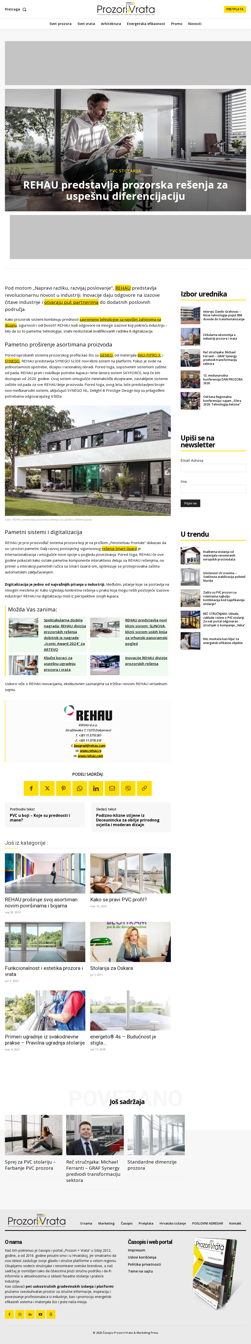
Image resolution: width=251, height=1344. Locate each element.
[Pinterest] (63, 788)
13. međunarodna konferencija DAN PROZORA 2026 (223, 379)
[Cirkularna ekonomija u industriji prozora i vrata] (190, 336)
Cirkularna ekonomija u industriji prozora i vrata (220, 337)
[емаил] (112, 788)
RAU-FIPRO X (149, 355)
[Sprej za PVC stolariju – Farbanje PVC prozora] (34, 1135)
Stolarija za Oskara (111, 968)
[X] (47, 788)
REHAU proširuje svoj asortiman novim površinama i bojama (41, 903)
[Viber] (128, 788)
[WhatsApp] (79, 788)
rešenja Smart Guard (119, 548)
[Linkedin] (95, 788)
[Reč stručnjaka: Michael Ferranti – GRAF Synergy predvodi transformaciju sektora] (190, 358)
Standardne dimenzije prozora (152, 1165)
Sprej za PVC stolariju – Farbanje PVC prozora (30, 1165)
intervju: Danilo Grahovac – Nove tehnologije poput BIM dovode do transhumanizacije (224, 315)
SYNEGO (12, 360)
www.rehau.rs (90, 751)
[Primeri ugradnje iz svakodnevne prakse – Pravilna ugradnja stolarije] (45, 1010)
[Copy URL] (144, 788)
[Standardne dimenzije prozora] (156, 1135)
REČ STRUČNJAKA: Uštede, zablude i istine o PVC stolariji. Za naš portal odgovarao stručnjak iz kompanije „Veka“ (224, 619)
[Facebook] (31, 788)
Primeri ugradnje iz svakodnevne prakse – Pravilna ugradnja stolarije (45, 1040)
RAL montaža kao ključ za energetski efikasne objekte (223, 641)
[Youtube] (40, 1314)
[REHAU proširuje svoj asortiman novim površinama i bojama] (45, 873)
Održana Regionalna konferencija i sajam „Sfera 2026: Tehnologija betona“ (222, 400)
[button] (16, 9)
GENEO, (106, 355)
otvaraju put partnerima (71, 302)
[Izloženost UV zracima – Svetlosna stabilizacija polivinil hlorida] (190, 577)
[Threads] (51, 1314)
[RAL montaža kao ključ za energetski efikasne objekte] (190, 641)
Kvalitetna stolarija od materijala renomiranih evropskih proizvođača (219, 555)
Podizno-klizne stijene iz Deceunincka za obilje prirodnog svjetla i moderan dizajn (128, 820)
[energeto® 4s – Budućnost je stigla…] (130, 1010)
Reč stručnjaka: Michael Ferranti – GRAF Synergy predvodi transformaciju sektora (220, 358)
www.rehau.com (90, 756)
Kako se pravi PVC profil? (118, 900)
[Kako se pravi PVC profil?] (130, 873)
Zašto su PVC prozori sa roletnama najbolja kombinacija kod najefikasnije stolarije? (224, 598)
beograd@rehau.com (89, 745)
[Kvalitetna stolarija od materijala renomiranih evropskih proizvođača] (190, 555)
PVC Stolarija (125, 171)
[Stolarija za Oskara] (130, 942)
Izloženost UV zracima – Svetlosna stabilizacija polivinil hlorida (224, 577)
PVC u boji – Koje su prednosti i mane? (40, 817)
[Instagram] (19, 1314)
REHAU (123, 288)
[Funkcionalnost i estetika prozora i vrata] (45, 942)
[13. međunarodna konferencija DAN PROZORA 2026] (190, 379)
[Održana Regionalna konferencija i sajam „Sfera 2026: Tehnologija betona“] (190, 401)
